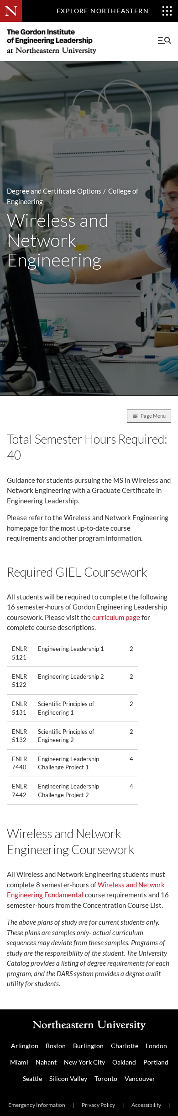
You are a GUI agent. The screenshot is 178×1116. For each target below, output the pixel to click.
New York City (84, 1062)
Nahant (46, 1062)
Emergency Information (36, 1104)
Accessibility (146, 1104)
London (156, 1045)
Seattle (32, 1078)
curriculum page (116, 617)
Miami (19, 1062)
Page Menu (153, 416)
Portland (155, 1062)
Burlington (88, 1045)
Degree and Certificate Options (54, 191)
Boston (56, 1045)
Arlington (24, 1045)
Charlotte (124, 1045)
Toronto (105, 1078)
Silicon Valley (68, 1078)
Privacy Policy (98, 1104)
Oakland (124, 1062)
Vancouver (140, 1078)
